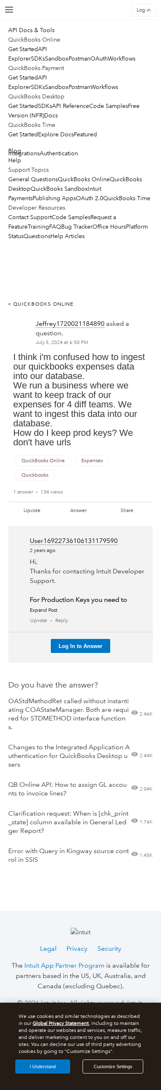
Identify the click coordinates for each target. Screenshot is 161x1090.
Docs (51, 115)
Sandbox (57, 58)
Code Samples (108, 106)
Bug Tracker (76, 226)
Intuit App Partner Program (64, 965)
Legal (48, 948)
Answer (78, 511)
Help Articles (67, 236)
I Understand (43, 1066)
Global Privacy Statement (61, 1023)
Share (127, 511)
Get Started (23, 49)
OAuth (99, 58)
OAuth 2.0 (89, 198)
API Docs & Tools (31, 30)
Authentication (59, 153)
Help (14, 160)
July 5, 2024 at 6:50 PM (62, 342)
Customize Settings (113, 1066)
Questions (37, 236)
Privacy (77, 948)
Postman (79, 58)
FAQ (55, 226)
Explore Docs (56, 134)
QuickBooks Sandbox (59, 188)
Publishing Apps (54, 198)
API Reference (70, 106)
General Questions (33, 179)
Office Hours (109, 226)
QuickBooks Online (84, 179)
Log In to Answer (80, 646)
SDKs (38, 58)
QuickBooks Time (126, 198)
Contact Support (30, 217)
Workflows (121, 58)
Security (109, 948)
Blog (14, 150)
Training (38, 226)
